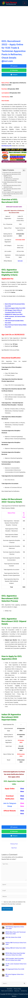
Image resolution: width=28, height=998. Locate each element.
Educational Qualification (11, 180)
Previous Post (14, 844)
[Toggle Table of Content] (23, 170)
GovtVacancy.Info (7, 145)
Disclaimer (9, 988)
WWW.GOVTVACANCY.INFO (14, 206)
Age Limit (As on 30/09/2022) (12, 178)
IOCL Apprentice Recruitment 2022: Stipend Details (12, 189)
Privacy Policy (17, 988)
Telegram (15, 74)
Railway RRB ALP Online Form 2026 (16, 948)
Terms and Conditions (7, 991)
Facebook (14, 66)
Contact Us (24, 991)
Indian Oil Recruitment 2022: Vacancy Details (13, 183)
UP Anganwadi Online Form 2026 (15, 969)
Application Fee (9, 177)
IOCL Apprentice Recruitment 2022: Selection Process (12, 186)
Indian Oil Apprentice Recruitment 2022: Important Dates (13, 194)
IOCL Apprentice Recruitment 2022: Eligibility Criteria (12, 175)
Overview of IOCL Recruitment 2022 (12, 172)
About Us (16, 991)
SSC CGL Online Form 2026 (13, 937)
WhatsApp (15, 70)
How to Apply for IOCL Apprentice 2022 (13, 192)
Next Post (14, 848)
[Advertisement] (14, 21)
